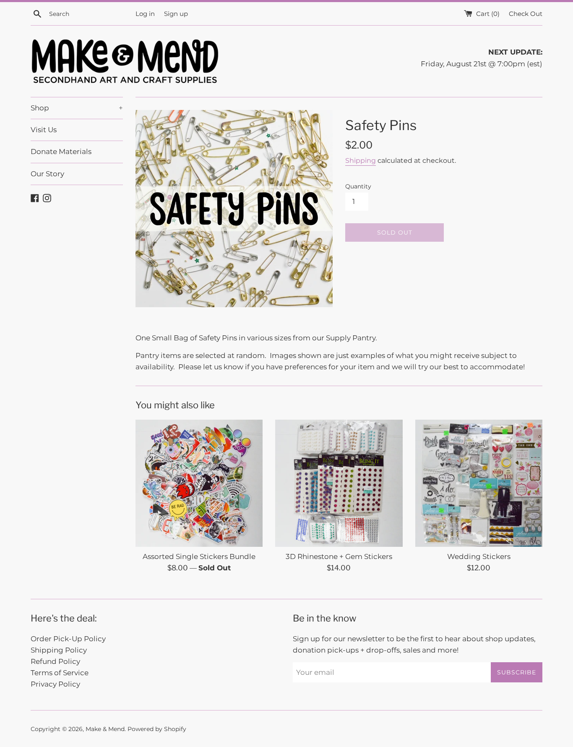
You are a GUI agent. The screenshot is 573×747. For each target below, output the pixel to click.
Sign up (176, 14)
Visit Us (44, 129)
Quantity (358, 186)
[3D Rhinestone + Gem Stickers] (338, 483)
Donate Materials (61, 151)
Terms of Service (60, 673)
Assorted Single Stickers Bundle (199, 556)
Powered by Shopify (157, 729)
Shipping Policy (59, 650)
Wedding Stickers (478, 556)
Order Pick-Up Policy (68, 639)
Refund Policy (55, 661)
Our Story (47, 174)
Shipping (360, 161)
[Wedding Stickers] (478, 483)
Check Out (525, 14)
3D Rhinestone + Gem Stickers (339, 556)
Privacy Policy (55, 684)
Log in (145, 14)
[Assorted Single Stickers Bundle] (199, 483)
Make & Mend (105, 729)
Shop (77, 108)
